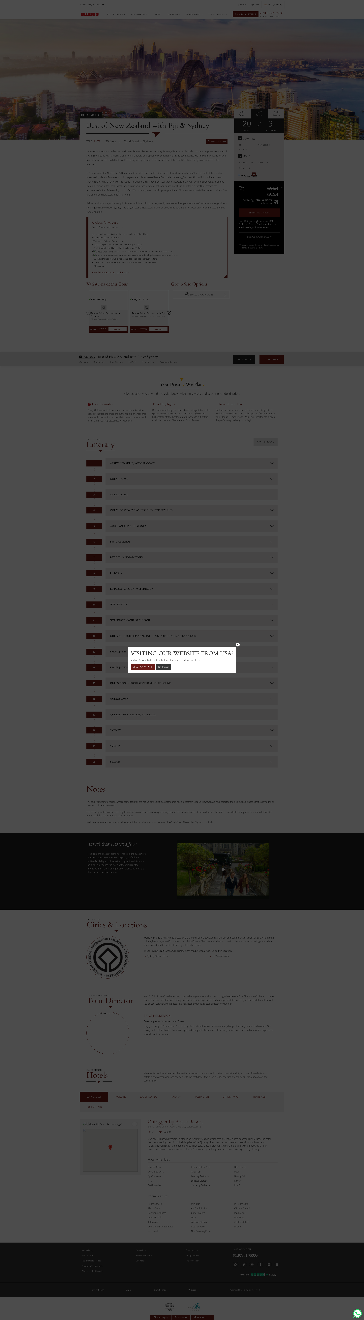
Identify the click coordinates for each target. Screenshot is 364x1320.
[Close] (238, 644)
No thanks (163, 667)
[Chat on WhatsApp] (357, 1313)
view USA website (143, 667)
